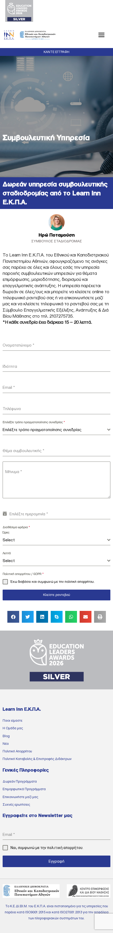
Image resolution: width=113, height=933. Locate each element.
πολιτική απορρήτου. (65, 848)
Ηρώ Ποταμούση (57, 235)
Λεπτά (7, 553)
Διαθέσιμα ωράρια (16, 527)
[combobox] (56, 430)
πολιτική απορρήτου (79, 582)
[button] (56, 52)
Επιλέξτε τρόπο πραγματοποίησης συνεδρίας (34, 422)
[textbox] (55, 430)
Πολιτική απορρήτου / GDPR (23, 573)
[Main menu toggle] (101, 35)
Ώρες (6, 532)
